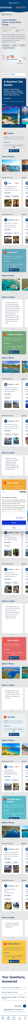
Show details (19, 517)
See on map (15, 150)
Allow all (14, 522)
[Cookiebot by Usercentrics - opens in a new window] (19, 492)
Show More (7, 98)
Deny (14, 527)
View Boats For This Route (13, 1009)
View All (24, 177)
